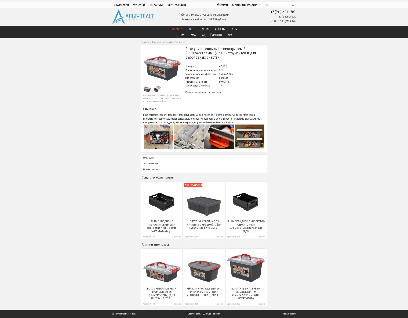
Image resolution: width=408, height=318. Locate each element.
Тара (229, 35)
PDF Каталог (156, 4)
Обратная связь (177, 4)
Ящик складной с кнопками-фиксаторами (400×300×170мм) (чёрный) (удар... (246, 226)
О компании (121, 4)
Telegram (216, 314)
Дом (234, 29)
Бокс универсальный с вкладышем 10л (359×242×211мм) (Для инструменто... (246, 293)
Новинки (176, 29)
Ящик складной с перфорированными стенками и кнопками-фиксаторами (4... (162, 226)
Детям (180, 35)
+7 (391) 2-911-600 (283, 12)
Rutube (223, 4)
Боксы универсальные (173, 42)
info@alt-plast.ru (289, 314)
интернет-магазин (245, 4)
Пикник (205, 29)
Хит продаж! (192, 184)
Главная (145, 42)
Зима (192, 35)
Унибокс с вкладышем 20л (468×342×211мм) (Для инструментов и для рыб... (204, 292)
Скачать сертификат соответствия (203, 92)
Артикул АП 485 (149, 236)
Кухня (191, 29)
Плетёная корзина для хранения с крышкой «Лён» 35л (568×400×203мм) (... (204, 225)
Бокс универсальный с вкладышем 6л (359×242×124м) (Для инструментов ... (162, 293)
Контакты (139, 4)
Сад (203, 35)
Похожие (177, 236)
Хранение (220, 29)
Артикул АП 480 (191, 236)
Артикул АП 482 (233, 236)
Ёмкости (216, 35)
